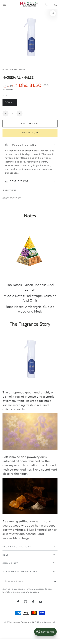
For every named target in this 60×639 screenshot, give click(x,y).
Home (5, 69)
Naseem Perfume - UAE (24, 622)
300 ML (9, 102)
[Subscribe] (56, 581)
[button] (47, 4)
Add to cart (30, 123)
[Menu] (4, 4)
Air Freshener (17, 69)
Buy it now (30, 132)
